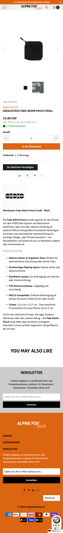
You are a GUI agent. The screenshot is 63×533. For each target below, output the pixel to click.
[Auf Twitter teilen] (19, 176)
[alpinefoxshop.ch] (31, 7)
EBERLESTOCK (10, 107)
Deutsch (50, 498)
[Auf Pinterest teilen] (35, 176)
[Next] (57, 49)
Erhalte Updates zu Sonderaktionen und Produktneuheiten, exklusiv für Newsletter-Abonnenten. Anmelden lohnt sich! (26, 458)
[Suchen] (46, 7)
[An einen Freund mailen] (42, 176)
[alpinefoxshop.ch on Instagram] (28, 490)
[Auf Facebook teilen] (27, 176)
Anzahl (6, 132)
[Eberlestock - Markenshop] (14, 206)
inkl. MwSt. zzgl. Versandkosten (19, 122)
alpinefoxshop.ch (36, 506)
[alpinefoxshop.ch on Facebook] (24, 490)
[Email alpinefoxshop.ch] (38, 490)
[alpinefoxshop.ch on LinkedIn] (33, 490)
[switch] (56, 528)
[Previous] (6, 49)
